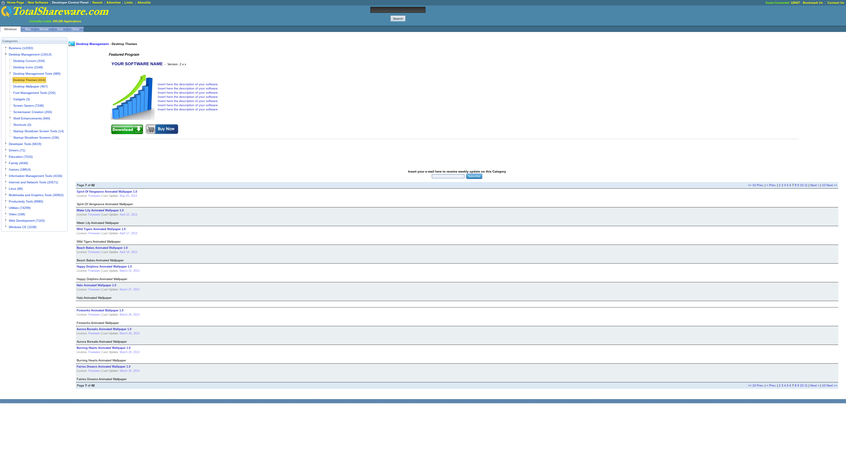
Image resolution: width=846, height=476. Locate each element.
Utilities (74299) (20, 208)
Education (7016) (21, 156)
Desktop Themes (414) (29, 80)
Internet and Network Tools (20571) (33, 182)
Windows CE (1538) (23, 227)
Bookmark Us (813, 2)
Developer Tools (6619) (25, 144)
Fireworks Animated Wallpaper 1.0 (100, 310)
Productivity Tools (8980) (26, 201)
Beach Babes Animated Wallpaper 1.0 (102, 247)
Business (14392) (21, 48)
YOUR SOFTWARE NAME (137, 63)
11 (806, 185)
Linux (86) (16, 188)
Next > (814, 185)
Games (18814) (20, 169)
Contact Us (835, 2)
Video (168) (17, 214)
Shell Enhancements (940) (31, 118)
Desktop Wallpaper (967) (30, 86)
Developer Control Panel (70, 2)
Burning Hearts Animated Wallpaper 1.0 (103, 348)
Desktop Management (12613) (30, 54)
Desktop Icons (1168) (28, 67)
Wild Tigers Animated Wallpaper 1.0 (101, 229)
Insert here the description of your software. (188, 84)
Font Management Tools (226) (34, 93)
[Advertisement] (766, 15)
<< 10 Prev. (756, 185)
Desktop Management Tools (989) (37, 73)
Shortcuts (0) (22, 124)
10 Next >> (829, 185)
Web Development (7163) (27, 220)
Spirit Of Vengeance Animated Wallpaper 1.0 (107, 191)
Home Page (15, 2)
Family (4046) (18, 163)
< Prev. (771, 185)
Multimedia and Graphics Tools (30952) (36, 195)
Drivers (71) (17, 150)
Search (97, 2)
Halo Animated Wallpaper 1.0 (96, 285)
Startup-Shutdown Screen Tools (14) (38, 131)
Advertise (113, 2)
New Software (38, 2)
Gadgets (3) (21, 99)
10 (801, 185)
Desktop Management (92, 44)
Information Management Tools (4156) (35, 176)
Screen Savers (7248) (28, 105)
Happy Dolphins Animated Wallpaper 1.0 (104, 266)
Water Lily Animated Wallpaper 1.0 (100, 210)
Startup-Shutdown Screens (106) (36, 137)
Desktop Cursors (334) (29, 61)
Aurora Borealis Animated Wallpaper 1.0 (104, 329)
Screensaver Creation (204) (32, 112)
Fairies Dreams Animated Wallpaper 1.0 (103, 366)
